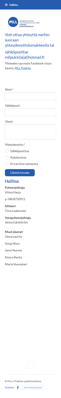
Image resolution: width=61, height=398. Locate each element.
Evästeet (9, 387)
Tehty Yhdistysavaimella (33, 387)
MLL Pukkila (23, 68)
